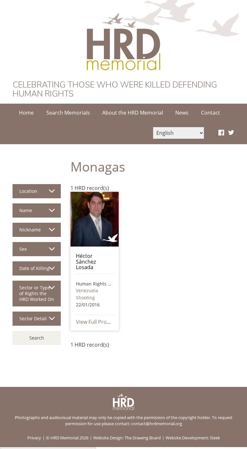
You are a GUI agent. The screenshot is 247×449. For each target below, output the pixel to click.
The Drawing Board (142, 438)
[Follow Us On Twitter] (231, 132)
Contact (210, 112)
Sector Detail (33, 318)
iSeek (215, 438)
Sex (23, 249)
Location (28, 191)
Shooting (85, 298)
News (181, 112)
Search (36, 338)
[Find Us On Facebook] (221, 132)
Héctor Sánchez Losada (86, 261)
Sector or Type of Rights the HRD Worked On (36, 293)
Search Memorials (68, 112)
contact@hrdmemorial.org (156, 423)
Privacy (34, 438)
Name (25, 210)
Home (26, 112)
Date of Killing (34, 268)
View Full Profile (95, 321)
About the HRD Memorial (132, 112)
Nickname (30, 230)
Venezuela (87, 290)
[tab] (37, 193)
